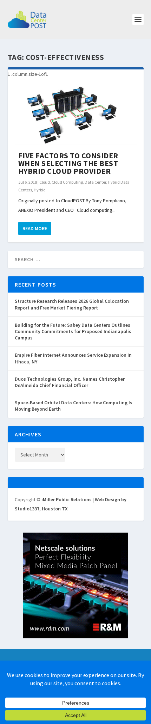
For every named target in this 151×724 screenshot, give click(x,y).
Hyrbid (40, 189)
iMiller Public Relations (66, 499)
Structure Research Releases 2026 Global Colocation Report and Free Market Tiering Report (72, 304)
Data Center (95, 182)
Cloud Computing (67, 182)
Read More (34, 228)
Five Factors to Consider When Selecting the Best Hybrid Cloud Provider (68, 163)
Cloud (44, 182)
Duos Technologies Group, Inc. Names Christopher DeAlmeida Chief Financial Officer (70, 382)
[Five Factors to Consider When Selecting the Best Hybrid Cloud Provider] (76, 115)
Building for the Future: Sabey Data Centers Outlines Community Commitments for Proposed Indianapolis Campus (73, 331)
